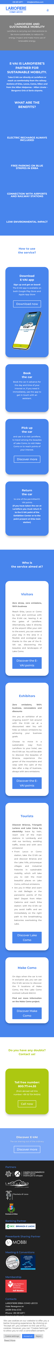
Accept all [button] (28, 1336)
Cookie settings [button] (12, 1336)
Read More (9, 1340)
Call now (27, 1104)
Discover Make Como (27, 1013)
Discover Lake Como (27, 938)
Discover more (27, 459)
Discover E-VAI (27, 1137)
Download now (27, 304)
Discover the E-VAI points (27, 663)
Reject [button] (39, 1336)
